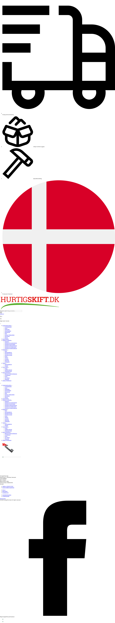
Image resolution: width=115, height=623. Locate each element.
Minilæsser (4, 349)
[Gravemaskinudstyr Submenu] (11, 385)
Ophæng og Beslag (6, 340)
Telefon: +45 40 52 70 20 (7, 486)
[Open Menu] (0, 323)
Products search (4, 311)
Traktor (4, 363)
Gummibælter (5, 339)
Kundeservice (5, 492)
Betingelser (5, 491)
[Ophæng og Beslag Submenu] (11, 400)
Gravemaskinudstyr (6, 325)
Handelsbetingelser (6, 495)
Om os (3, 490)
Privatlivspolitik (5, 496)
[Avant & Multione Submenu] (10, 432)
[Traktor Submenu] (6, 363)
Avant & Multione (6, 372)
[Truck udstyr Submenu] (8, 367)
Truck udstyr (5, 367)
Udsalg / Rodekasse (6, 380)
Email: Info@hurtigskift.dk (8, 487)
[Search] (1, 312)
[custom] (57, 615)
